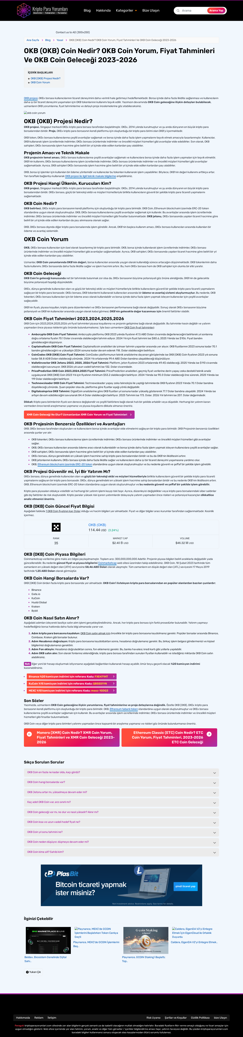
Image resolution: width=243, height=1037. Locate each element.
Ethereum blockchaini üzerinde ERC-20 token (65, 464)
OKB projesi (31, 98)
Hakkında (103, 10)
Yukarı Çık (35, 972)
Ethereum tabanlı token (124, 709)
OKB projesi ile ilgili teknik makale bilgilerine (90, 176)
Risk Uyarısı (153, 1017)
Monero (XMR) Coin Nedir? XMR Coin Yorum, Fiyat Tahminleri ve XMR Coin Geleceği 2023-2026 (76, 737)
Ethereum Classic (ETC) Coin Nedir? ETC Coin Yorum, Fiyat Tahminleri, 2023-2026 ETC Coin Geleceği (167, 737)
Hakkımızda (23, 1017)
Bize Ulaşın (150, 10)
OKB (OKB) (97, 524)
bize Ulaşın (220, 1017)
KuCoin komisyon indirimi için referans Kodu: (68, 683)
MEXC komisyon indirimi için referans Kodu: (68, 690)
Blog (87, 10)
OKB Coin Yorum (40, 82)
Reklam (38, 1017)
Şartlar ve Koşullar (176, 1017)
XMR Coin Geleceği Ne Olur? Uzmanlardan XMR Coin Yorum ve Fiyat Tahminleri (77, 414)
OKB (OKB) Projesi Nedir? (45, 78)
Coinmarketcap (107, 563)
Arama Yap (216, 10)
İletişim (52, 1017)
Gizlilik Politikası (200, 1017)
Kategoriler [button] (125, 10)
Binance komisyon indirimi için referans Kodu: (68, 676)
